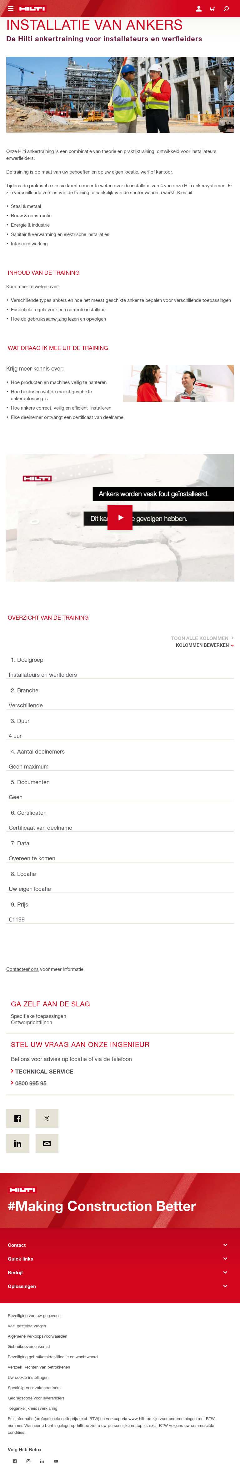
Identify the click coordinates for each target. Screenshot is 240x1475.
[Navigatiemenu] (11, 9)
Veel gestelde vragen (27, 1325)
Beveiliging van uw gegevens (34, 1315)
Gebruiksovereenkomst (29, 1346)
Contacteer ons (22, 969)
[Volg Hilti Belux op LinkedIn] (42, 1461)
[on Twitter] (47, 1118)
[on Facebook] (17, 1118)
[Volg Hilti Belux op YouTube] (56, 1461)
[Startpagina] (32, 8)
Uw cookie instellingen (28, 1377)
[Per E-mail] (47, 1143)
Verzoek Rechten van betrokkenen (39, 1366)
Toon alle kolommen (199, 638)
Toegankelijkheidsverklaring (32, 1408)
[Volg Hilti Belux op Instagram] (28, 1461)
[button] (120, 518)
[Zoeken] (226, 9)
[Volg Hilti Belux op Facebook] (15, 1461)
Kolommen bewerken (202, 645)
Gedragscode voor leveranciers (36, 1397)
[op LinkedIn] (17, 1143)
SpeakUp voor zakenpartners (34, 1387)
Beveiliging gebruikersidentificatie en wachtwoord (53, 1356)
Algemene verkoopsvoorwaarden (37, 1336)
